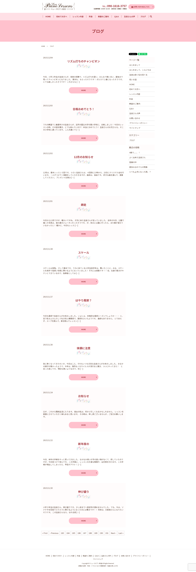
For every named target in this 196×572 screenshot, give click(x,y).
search (152, 16)
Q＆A (116, 16)
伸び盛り (83, 492)
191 (106, 533)
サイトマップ (134, 127)
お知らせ (83, 396)
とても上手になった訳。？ (140, 171)
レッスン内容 (78, 16)
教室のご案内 (103, 16)
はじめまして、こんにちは (140, 69)
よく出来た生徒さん (137, 157)
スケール (83, 252)
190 (101, 533)
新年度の (83, 444)
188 (90, 533)
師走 (83, 205)
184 (68, 533)
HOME (48, 16)
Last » (121, 533)
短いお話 (133, 79)
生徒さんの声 (129, 16)
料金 (91, 16)
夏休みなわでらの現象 (138, 167)
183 (62, 533)
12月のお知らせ (83, 157)
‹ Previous (54, 533)
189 (95, 533)
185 (73, 533)
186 (79, 533)
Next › (113, 533)
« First (45, 533)
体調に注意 (83, 348)
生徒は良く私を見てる (138, 74)
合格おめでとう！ (83, 109)
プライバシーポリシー (138, 123)
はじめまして (134, 65)
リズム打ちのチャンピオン (83, 61)
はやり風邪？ (83, 300)
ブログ (143, 16)
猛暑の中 (133, 162)
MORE (83, 90)
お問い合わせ (134, 118)
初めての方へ (61, 16)
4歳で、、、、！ (134, 152)
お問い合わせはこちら (141, 7)
